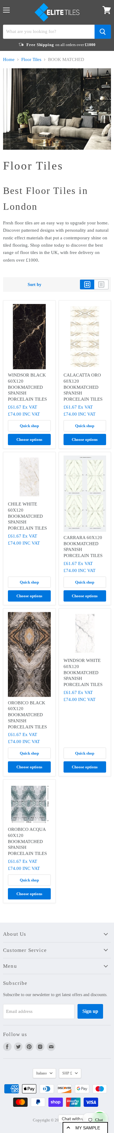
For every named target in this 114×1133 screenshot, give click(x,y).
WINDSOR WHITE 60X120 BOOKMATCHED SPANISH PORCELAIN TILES (83, 672)
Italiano (41, 1073)
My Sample (87, 1127)
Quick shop (29, 426)
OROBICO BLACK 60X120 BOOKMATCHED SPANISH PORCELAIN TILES (27, 714)
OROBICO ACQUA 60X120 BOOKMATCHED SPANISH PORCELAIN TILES (27, 841)
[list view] (101, 284)
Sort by (34, 284)
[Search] (103, 32)
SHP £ (67, 1073)
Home (9, 59)
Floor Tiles (31, 59)
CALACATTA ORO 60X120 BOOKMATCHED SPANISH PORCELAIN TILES (83, 387)
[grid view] (87, 284)
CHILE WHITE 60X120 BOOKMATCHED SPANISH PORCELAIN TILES (27, 516)
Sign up (90, 1011)
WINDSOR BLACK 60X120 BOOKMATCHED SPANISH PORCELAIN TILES (27, 387)
